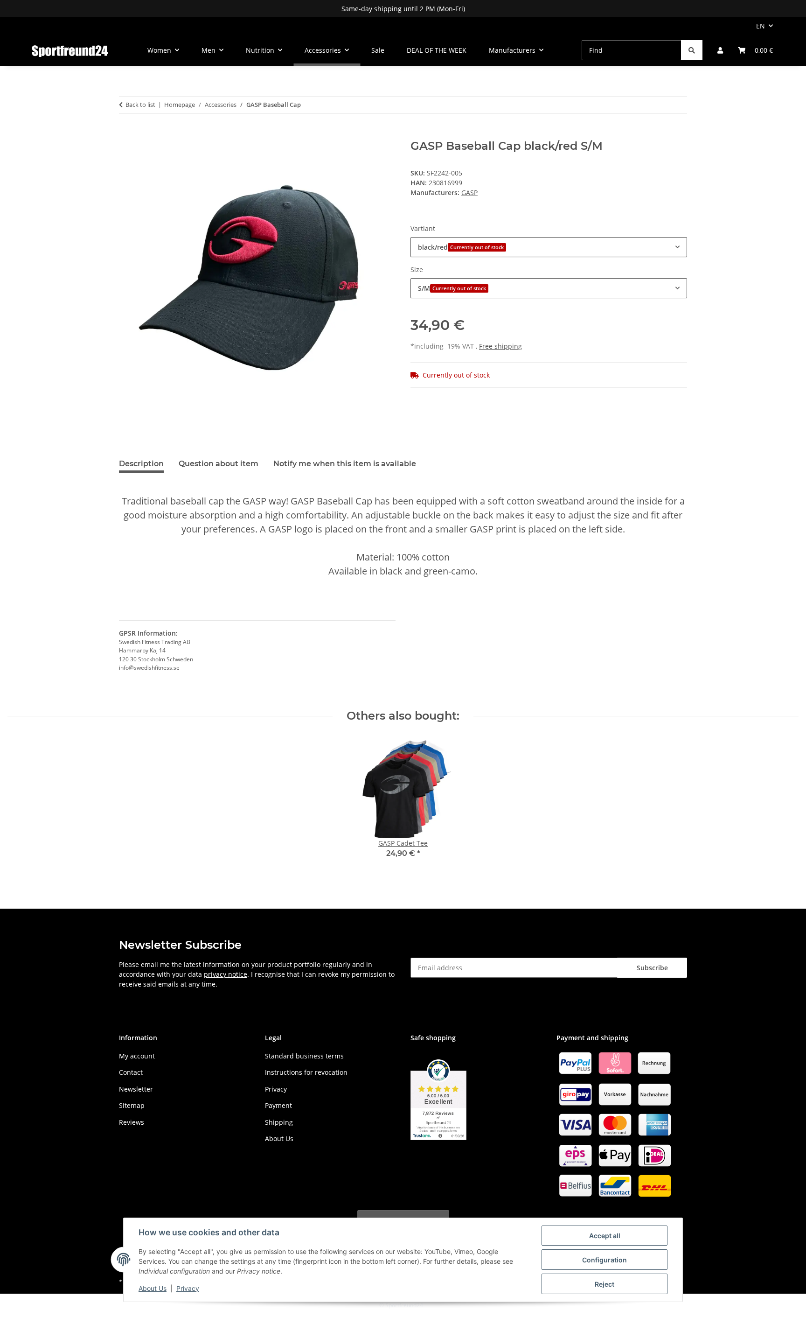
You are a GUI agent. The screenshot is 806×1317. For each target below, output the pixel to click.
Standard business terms (304, 1055)
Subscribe (652, 967)
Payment (278, 1105)
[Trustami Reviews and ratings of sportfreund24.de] (438, 1098)
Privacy (187, 1288)
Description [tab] (141, 463)
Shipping (279, 1122)
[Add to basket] (126, 134)
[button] (720, 50)
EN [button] (760, 25)
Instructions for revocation (306, 1072)
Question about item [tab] (218, 463)
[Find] (691, 50)
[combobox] (548, 247)
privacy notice (225, 974)
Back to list (140, 104)
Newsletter (136, 1089)
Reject (604, 1284)
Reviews (131, 1122)
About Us (153, 1288)
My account (137, 1055)
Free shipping (500, 346)
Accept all (604, 1236)
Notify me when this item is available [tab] (344, 463)
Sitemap (132, 1105)
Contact (131, 1072)
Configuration (604, 1260)
